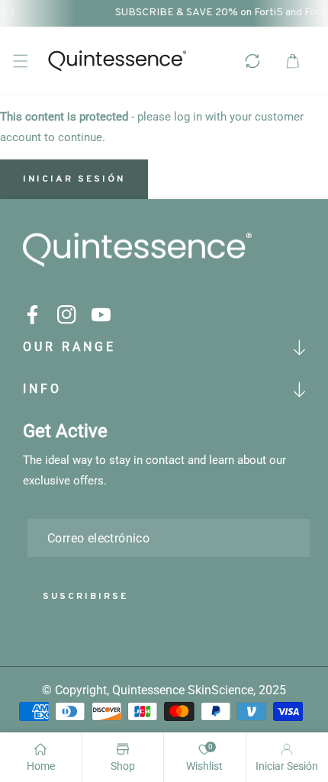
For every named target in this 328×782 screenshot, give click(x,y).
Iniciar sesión (74, 179)
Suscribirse (85, 597)
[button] (20, 60)
